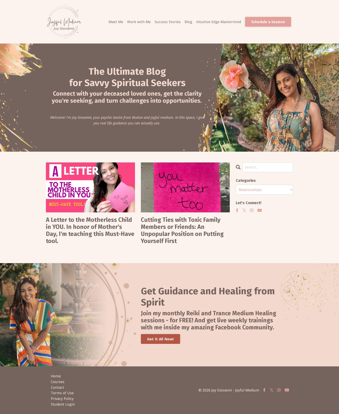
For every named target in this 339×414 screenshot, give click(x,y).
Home (56, 376)
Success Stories (168, 21)
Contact (57, 387)
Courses (57, 381)
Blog (188, 21)
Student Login (63, 404)
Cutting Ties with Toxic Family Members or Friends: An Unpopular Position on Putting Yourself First (182, 230)
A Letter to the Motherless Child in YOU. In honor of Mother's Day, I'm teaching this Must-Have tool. (90, 230)
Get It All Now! (160, 339)
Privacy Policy (62, 398)
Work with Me (139, 21)
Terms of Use (62, 392)
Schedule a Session (268, 21)
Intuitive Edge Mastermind (218, 21)
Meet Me (115, 21)
